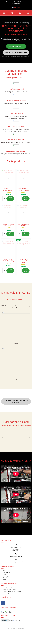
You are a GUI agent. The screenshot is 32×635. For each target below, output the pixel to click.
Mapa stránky (6, 577)
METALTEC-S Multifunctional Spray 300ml (23, 261)
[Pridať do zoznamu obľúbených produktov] (14, 171)
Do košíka (10, 198)
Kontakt (5, 579)
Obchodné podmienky (8, 587)
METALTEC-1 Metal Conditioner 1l (8, 225)
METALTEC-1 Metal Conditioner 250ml (23, 189)
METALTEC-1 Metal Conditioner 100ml (8, 189)
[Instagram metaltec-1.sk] (7, 603)
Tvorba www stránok (24, 629)
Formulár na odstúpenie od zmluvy (12, 591)
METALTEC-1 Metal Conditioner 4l (23, 225)
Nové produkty (6, 572)
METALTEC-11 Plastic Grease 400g (8, 260)
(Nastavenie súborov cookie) (16, 631)
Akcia (4, 570)
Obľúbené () (17, 3)
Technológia (6, 576)
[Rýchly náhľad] (14, 174)
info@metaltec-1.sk (21, 1)
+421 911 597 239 (10, 1)
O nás (4, 574)
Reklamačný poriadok (8, 593)
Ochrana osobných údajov (9, 589)
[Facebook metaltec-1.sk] (3, 603)
